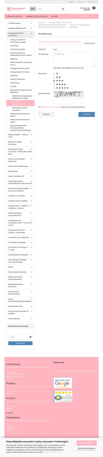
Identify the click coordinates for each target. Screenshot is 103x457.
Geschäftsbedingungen (14, 377)
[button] (72, 2)
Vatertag (13, 86)
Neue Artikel (10, 391)
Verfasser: (42, 49)
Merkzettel (93, 2)
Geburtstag (14, 46)
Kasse (8, 411)
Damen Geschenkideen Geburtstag (16, 160)
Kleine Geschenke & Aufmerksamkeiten (15, 278)
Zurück (46, 114)
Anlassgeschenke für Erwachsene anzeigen (18, 41)
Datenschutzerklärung (51, 452)
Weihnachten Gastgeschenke (17, 103)
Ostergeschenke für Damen (20, 68)
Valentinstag (14, 83)
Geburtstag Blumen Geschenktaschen (15, 214)
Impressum (10, 426)
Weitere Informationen (86, 448)
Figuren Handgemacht (16, 176)
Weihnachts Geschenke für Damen (20, 115)
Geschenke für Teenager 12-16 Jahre (18, 248)
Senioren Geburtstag (17, 79)
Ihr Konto (9, 408)
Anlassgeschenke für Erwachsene (15, 34)
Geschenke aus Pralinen (17, 242)
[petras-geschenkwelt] (16, 9)
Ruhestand (14, 75)
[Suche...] (63, 9)
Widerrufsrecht (11, 372)
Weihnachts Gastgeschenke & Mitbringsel (21, 91)
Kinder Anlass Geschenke (17, 272)
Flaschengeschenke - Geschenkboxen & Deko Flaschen (20, 182)
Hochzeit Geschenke (17, 49)
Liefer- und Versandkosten (15, 374)
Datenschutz (10, 379)
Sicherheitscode (44, 93)
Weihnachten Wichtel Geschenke (19, 109)
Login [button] (81, 2)
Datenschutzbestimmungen (51, 107)
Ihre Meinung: (43, 54)
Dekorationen (13, 171)
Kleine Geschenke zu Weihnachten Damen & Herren (21, 54)
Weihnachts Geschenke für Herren (20, 121)
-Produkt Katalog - (14, 16)
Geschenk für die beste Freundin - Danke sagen (16, 231)
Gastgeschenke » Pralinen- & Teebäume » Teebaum (18, 207)
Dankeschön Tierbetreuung (18, 166)
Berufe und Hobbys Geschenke (15, 143)
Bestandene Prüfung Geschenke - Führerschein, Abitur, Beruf (20, 151)
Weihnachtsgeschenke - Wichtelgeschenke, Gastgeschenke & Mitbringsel (20, 128)
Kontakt (85, 16)
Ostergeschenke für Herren (20, 72)
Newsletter (9, 430)
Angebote (9, 394)
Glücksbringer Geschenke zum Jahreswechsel (17, 261)
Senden (86, 114)
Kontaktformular (12, 428)
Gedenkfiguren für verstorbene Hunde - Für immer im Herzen (20, 223)
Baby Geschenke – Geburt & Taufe (18, 136)
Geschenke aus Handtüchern (18, 237)
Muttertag (13, 59)
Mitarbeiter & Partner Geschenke (15, 285)
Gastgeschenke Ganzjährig (18, 201)
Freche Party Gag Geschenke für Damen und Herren (18, 190)
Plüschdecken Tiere (15, 306)
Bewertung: (42, 73)
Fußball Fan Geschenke (16, 196)
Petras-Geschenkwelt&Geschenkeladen (20, 300)
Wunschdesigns (14, 319)
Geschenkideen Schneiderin (18, 255)
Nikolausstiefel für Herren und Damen (21, 63)
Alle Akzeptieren (86, 443)
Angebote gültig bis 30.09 (36, 16)
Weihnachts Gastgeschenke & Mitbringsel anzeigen (22, 97)
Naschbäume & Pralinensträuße (14, 293)
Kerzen (10, 267)
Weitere (54, 16)
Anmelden (20, 343)
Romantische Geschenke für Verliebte (18, 312)
